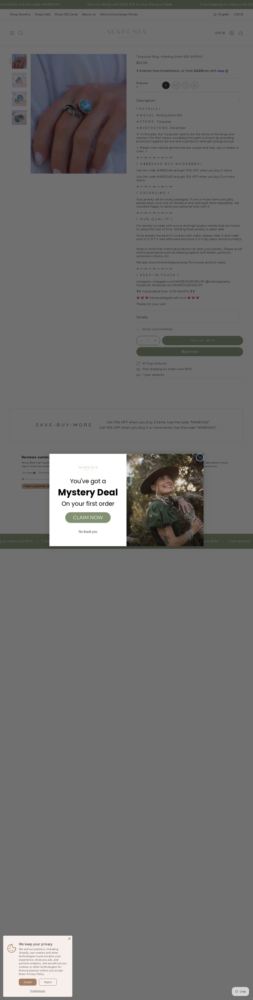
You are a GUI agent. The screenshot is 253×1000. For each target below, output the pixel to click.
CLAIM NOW (88, 517)
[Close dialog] (199, 457)
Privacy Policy (35, 974)
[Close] (69, 939)
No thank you (88, 531)
